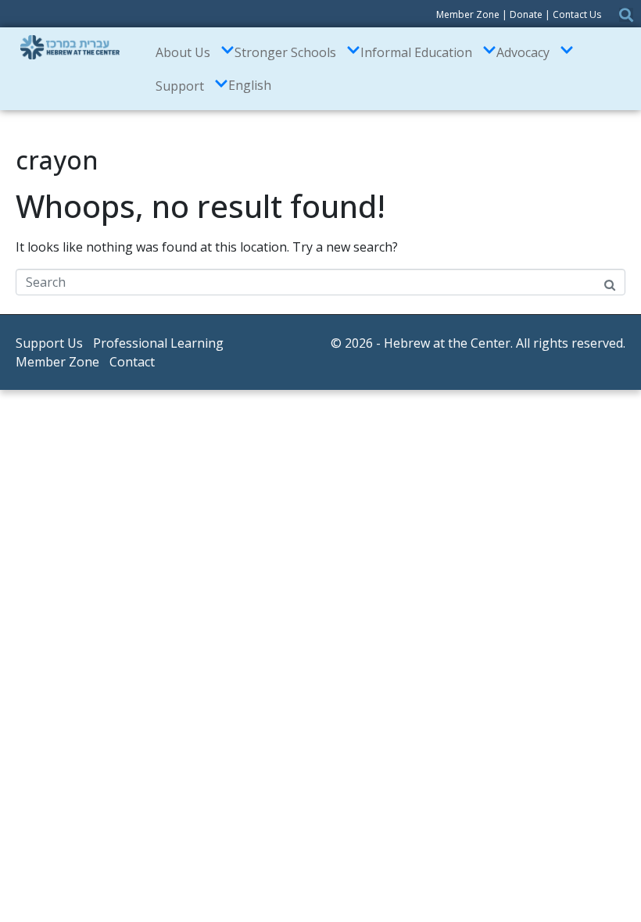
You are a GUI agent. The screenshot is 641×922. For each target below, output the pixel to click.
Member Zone (468, 14)
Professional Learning (158, 343)
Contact (132, 361)
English (249, 85)
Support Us (49, 343)
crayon (57, 160)
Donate (526, 14)
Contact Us (577, 14)
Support (180, 86)
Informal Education (416, 52)
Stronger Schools (285, 52)
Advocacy (523, 52)
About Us (183, 52)
